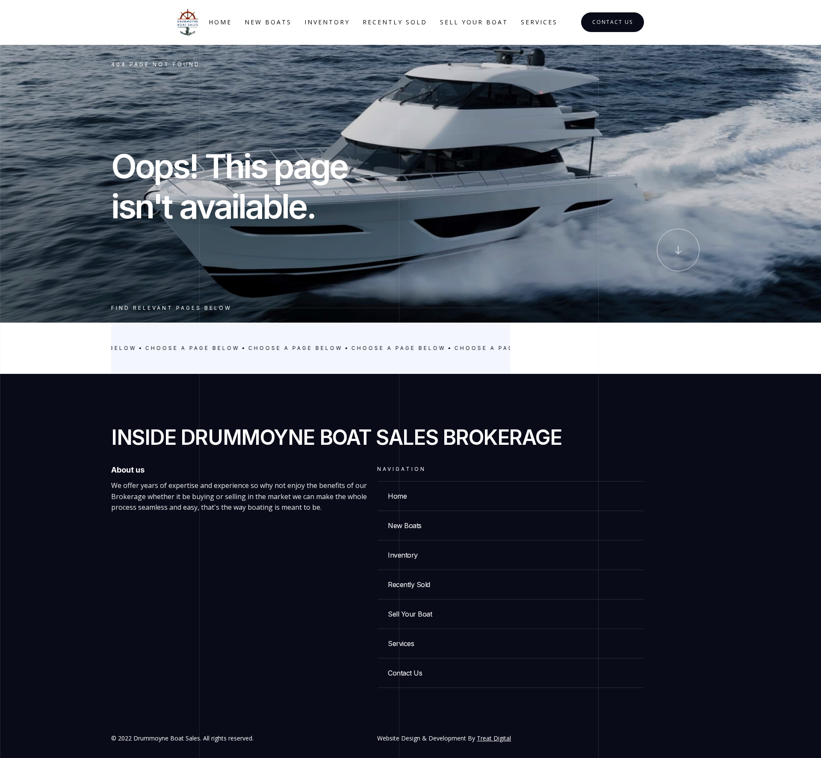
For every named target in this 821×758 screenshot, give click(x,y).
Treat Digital (494, 738)
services (539, 22)
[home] (187, 22)
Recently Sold (395, 22)
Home (220, 22)
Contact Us (612, 22)
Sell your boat (474, 22)
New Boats (268, 22)
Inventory (327, 22)
